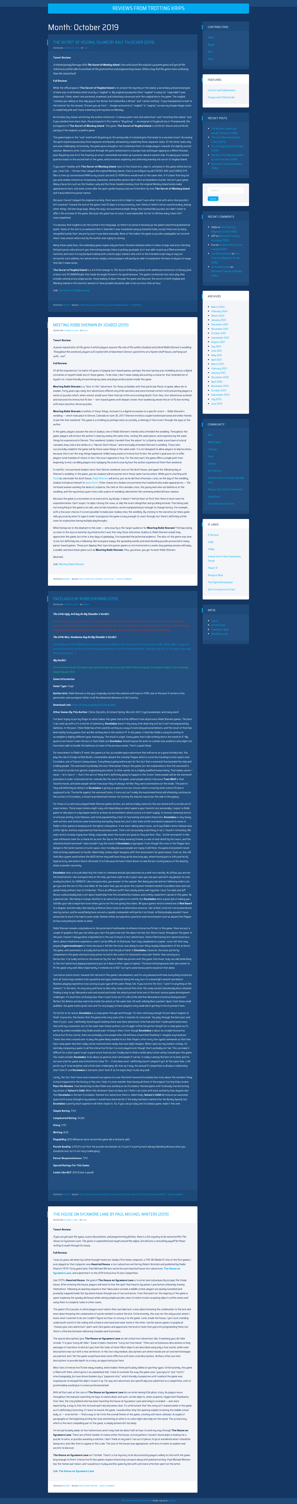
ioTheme (171, 1500)
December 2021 (219, 324)
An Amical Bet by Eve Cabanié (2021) (227, 247)
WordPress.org (219, 634)
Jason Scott (91, 482)
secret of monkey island (117, 305)
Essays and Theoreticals (221, 97)
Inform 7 (99, 579)
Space (153, 1194)
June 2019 (216, 404)
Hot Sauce (112, 1194)
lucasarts (95, 305)
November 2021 (219, 329)
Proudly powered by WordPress (136, 1500)
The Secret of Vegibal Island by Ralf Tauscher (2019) (104, 42)
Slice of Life (109, 579)
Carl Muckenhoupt (221, 253)
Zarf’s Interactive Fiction (221, 589)
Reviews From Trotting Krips (148, 8)
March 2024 (218, 307)
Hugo (120, 1194)
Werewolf (161, 1194)
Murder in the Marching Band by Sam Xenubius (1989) (227, 157)
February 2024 (219, 311)
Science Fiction (142, 1194)
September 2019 (220, 395)
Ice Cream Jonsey (220, 267)
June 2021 (216, 351)
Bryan (211, 44)
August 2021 (218, 342)
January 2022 (218, 320)
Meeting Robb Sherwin (71, 564)
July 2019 (216, 399)
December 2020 (220, 377)
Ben (210, 52)
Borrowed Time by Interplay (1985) (225, 238)
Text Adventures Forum (221, 503)
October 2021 (218, 333)
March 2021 (217, 364)
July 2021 (216, 346)
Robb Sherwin (100, 478)
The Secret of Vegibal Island (74, 290)
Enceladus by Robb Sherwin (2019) (85, 599)
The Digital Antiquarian (220, 582)
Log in (214, 621)
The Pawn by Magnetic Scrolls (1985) (224, 229)
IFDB (210, 542)
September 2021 (220, 338)
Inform (94, 1485)
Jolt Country (214, 470)
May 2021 (216, 355)
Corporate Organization (95, 1194)
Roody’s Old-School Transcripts (225, 489)
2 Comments (136, 305)
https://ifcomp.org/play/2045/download (94, 705)
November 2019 (220, 386)
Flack (85, 48)
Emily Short (214, 496)
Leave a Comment (124, 579)
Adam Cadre (214, 442)
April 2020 (216, 382)
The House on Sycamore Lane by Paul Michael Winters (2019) (111, 1214)
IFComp (86, 1485)
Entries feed (218, 625)
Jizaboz (212, 463)
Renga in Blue (215, 575)
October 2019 (218, 390)
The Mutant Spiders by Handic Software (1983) (224, 130)
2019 (80, 579)
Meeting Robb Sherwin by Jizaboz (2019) (91, 325)
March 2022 (217, 315)
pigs (103, 305)
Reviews (66, 305)
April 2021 (216, 360)
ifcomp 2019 (83, 305)
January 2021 (218, 373)
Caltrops (212, 449)
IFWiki (211, 549)
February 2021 (219, 368)
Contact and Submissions (221, 90)
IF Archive (213, 535)
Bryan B (85, 604)
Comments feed (219, 629)
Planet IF (213, 568)
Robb (211, 37)
